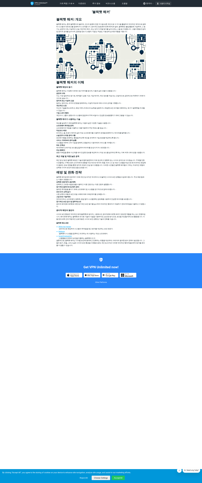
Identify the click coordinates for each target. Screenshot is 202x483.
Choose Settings (101, 478)
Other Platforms (101, 282)
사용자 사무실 (165, 3)
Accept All (118, 478)
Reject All (84, 478)
